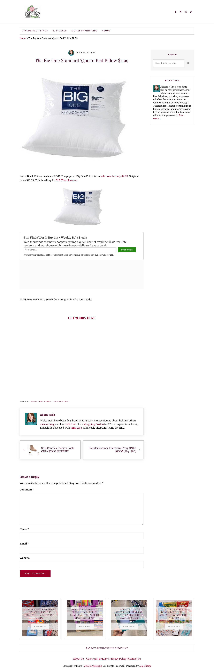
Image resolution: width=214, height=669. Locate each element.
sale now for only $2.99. (114, 176)
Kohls (34, 401)
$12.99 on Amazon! (67, 180)
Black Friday (46, 401)
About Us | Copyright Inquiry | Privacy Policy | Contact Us (107, 658)
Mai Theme (145, 666)
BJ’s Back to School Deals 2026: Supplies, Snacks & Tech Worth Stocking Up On (84, 613)
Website (25, 558)
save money (47, 424)
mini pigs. (76, 427)
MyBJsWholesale (92, 666)
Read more (41, 626)
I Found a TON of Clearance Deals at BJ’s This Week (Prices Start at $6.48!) (129, 613)
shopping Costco (93, 424)
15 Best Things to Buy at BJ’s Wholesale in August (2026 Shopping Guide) (40, 613)
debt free (70, 424)
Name (24, 529)
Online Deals (61, 401)
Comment (27, 489)
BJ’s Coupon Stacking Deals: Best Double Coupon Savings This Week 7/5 (174, 613)
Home (23, 38)
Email (24, 543)
